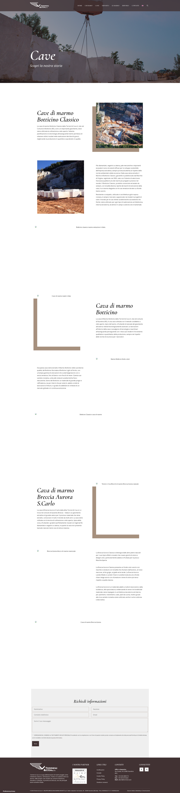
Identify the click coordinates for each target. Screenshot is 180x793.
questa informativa (57, 738)
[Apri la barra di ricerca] (147, 5)
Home (80, 6)
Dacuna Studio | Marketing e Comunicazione (138, 790)
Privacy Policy (101, 779)
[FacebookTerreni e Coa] (141, 769)
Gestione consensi (102, 782)
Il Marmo (115, 6)
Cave (97, 6)
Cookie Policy (101, 776)
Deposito (105, 6)
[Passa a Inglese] (142, 5)
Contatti (135, 6)
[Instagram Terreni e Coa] (146, 769)
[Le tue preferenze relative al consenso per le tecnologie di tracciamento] (9, 791)
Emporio (125, 6)
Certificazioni (100, 770)
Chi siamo (88, 6)
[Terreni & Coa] (39, 5)
